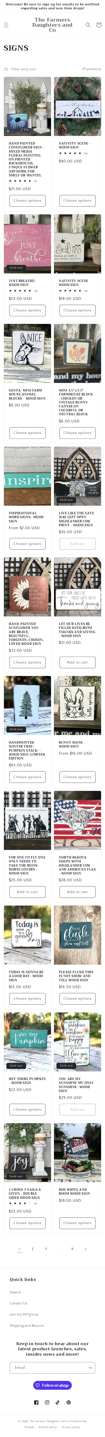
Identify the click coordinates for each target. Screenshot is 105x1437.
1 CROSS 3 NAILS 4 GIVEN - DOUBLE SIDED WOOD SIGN (25, 1194)
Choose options (27, 200)
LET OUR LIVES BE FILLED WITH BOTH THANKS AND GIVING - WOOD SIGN (77, 630)
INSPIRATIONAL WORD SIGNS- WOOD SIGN (26, 517)
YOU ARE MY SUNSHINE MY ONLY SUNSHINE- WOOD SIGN (76, 1085)
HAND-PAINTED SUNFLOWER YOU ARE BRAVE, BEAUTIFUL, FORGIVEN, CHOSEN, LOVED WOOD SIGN (26, 634)
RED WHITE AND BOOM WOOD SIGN (74, 1192)
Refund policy (48, 1427)
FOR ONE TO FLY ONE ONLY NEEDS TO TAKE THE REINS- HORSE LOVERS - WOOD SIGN (27, 865)
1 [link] (19, 1249)
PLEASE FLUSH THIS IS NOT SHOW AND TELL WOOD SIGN (76, 976)
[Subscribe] (89, 1368)
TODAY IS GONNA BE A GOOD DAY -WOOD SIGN (26, 976)
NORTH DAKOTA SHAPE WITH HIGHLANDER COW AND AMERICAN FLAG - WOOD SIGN (77, 865)
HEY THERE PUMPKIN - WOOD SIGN (27, 1081)
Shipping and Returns (27, 1326)
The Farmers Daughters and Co (50, 1421)
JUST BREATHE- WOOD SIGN (22, 283)
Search (15, 1292)
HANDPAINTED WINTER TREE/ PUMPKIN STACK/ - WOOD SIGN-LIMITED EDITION (27, 751)
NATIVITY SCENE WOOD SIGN (73, 283)
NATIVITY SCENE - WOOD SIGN (75, 145)
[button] (6, 25)
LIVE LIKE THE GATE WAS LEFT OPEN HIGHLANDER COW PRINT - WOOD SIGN (76, 519)
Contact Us (18, 1303)
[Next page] (85, 1249)
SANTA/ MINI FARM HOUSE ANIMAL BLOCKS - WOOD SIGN (27, 395)
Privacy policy (71, 1427)
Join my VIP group (24, 1314)
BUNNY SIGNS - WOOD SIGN (72, 745)
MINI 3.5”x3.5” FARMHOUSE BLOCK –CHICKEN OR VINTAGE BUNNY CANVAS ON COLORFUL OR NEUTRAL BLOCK (76, 403)
